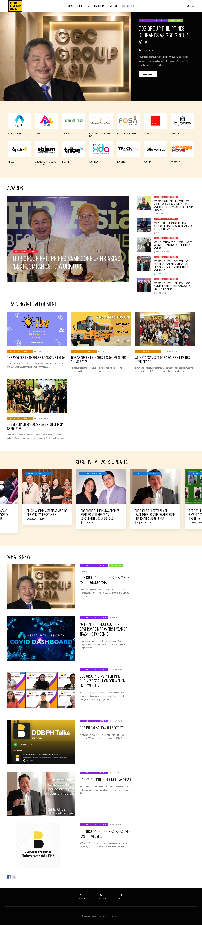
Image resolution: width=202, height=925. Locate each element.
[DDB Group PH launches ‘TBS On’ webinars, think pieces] (101, 329)
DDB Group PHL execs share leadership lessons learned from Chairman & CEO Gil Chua (155, 514)
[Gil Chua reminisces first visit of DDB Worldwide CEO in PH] (47, 486)
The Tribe (65, 161)
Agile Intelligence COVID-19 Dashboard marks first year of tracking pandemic (103, 629)
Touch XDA (93, 161)
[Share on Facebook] (9, 877)
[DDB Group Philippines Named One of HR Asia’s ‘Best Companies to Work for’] (68, 239)
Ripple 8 (11, 161)
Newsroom (99, 5)
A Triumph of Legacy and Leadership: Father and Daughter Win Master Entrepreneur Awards (173, 245)
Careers (113, 5)
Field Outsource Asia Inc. (127, 133)
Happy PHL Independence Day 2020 (105, 779)
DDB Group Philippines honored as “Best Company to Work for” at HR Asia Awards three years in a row (172, 286)
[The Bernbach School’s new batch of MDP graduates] (37, 396)
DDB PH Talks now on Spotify (101, 727)
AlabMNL (38, 133)
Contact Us (128, 5)
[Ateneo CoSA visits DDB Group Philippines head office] (165, 329)
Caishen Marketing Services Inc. (100, 134)
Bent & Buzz (67, 133)
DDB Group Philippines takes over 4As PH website (105, 833)
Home (70, 5)
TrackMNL (121, 161)
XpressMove (175, 161)
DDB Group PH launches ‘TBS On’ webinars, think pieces (99, 359)
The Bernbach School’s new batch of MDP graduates (35, 426)
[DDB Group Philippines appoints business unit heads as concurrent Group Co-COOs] (101, 486)
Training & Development (20, 351)
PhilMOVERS (175, 133)
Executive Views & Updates (39, 474)
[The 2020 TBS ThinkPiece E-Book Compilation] (37, 329)
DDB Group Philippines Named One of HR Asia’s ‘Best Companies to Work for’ (66, 262)
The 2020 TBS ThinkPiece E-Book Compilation (36, 357)
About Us (82, 5)
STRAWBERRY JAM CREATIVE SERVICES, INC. (45, 163)
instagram (101, 899)
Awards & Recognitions (25, 251)
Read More (147, 74)
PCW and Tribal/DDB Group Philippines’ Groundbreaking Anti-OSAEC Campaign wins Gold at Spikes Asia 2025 (173, 225)
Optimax (147, 133)
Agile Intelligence (15, 133)
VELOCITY (147, 161)
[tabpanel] (101, 56)
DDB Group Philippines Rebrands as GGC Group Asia (163, 35)
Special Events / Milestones (153, 20)
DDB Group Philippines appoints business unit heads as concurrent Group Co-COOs (100, 514)
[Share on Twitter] (14, 877)
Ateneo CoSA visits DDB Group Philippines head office (162, 359)
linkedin (122, 899)
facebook (81, 899)
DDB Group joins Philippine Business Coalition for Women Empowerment (102, 680)
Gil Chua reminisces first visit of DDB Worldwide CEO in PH (47, 512)
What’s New (175, 20)
